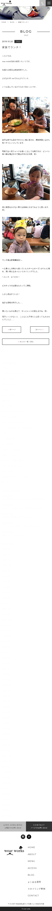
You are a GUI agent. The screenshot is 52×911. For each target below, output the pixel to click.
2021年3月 (6, 604)
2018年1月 (6, 810)
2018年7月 (6, 778)
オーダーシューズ (9, 384)
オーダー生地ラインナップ (12, 395)
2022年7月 (6, 555)
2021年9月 (6, 571)
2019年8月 (6, 707)
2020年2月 (6, 674)
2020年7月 (6, 647)
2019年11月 (6, 691)
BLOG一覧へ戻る (26, 342)
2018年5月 (6, 789)
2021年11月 (6, 560)
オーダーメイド (8, 390)
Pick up (5, 368)
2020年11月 (6, 625)
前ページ (12, 329)
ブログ (4, 433)
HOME (3, 22)
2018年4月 (6, 794)
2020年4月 (6, 663)
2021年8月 (6, 576)
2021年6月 (6, 587)
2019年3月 (6, 734)
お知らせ (5, 401)
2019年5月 (6, 723)
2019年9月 (6, 701)
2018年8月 (6, 772)
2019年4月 (6, 729)
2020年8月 (6, 642)
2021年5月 (6, 593)
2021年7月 (6, 582)
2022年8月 (6, 549)
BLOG (12, 22)
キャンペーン (7, 406)
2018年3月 (6, 799)
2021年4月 (6, 598)
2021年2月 (6, 609)
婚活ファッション (9, 455)
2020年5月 (6, 658)
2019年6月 (6, 718)
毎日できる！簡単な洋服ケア (13, 460)
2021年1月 (6, 614)
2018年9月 (6, 767)
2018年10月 (6, 761)
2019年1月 (6, 745)
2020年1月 (6, 680)
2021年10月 (6, 565)
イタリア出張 (7, 379)
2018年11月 (6, 756)
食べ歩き (5, 482)
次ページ (39, 329)
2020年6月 (6, 652)
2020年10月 (6, 631)
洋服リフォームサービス (12, 466)
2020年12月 (6, 620)
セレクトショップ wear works (13, 422)
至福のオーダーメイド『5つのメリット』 (18, 477)
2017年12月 (6, 816)
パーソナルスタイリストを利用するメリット (19, 428)
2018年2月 (6, 805)
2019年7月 (6, 712)
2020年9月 (6, 636)
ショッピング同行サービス (12, 411)
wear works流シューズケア (12, 373)
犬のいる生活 (7, 471)
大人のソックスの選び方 (12, 450)
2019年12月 (6, 685)
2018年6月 (6, 783)
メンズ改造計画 (8, 439)
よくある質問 (7, 444)
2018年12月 (6, 750)
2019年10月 (6, 696)
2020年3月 (6, 669)
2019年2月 (6, 740)
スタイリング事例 (9, 417)
